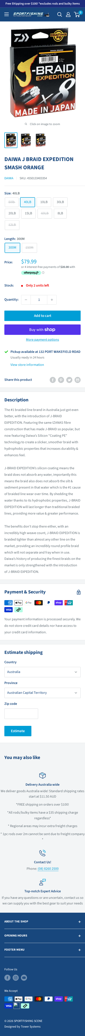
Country (10, 662)
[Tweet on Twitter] (69, 380)
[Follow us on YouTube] (24, 978)
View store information (27, 364)
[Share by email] (78, 380)
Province (10, 683)
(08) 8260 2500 (48, 868)
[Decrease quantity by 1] (26, 299)
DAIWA (8, 178)
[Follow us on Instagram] (16, 978)
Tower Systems (31, 1027)
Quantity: (11, 299)
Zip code (10, 703)
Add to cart (42, 315)
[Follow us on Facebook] (7, 978)
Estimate (18, 731)
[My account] (68, 14)
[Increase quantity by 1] (51, 299)
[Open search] (59, 14)
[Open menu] (6, 14)
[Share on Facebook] (53, 380)
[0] (77, 14)
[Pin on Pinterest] (61, 380)
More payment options (42, 339)
